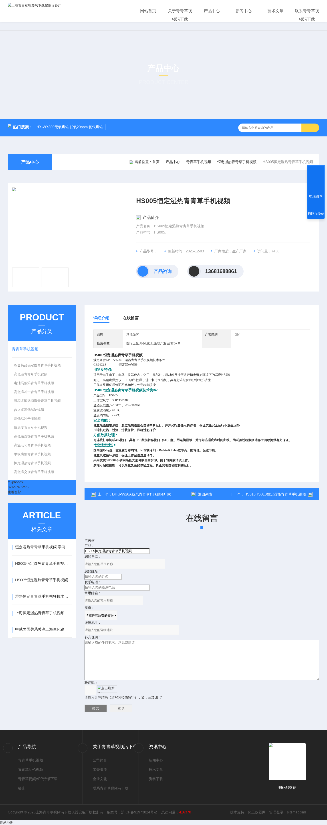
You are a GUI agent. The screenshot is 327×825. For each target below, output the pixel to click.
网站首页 (148, 11)
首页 (155, 162)
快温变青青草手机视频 (30, 427)
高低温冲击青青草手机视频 (34, 392)
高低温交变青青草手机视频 (34, 472)
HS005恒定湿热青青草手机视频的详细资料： (43, 563)
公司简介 (100, 760)
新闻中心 (244, 11)
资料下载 (156, 779)
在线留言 (131, 318)
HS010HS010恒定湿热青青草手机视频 (275, 494)
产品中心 (212, 11)
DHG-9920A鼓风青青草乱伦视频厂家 (141, 494)
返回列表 (205, 494)
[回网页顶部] (315, 180)
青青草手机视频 (198, 162)
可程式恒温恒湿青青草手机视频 (37, 401)
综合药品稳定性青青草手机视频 (37, 365)
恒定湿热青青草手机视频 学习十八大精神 (43, 547)
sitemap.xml (296, 812)
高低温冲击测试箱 (27, 418)
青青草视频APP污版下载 (37, 779)
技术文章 (275, 11)
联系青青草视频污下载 (307, 15)
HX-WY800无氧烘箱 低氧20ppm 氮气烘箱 (69, 127)
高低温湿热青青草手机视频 (34, 436)
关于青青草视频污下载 (180, 15)
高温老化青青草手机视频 (32, 445)
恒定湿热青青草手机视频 (236, 162)
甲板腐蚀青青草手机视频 (32, 454)
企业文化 (100, 779)
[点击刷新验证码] (107, 689)
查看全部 (14, 492)
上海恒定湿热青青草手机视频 (39, 613)
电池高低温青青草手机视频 (34, 383)
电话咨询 (316, 196)
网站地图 (6, 822)
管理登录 (276, 812)
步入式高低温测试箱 (29, 410)
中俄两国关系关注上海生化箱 (39, 629)
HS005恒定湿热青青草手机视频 (41, 580)
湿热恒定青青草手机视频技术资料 (43, 596)
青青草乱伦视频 (30, 769)
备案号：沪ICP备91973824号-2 (132, 812)
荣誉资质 (100, 769)
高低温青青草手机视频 (30, 374)
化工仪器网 (257, 812)
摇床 (21, 788)
